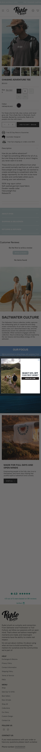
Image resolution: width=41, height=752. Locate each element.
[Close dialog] (39, 360)
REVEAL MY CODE (30, 378)
